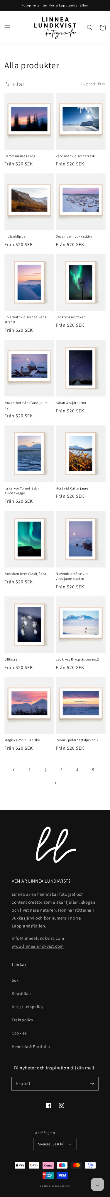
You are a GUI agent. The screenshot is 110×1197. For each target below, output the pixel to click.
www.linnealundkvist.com (38, 946)
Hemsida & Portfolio (31, 1046)
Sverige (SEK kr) (51, 1144)
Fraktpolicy (22, 1019)
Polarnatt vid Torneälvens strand (25, 319)
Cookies (19, 1033)
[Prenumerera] (91, 1083)
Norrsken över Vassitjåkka (25, 573)
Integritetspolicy (27, 1006)
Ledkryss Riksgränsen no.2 (77, 659)
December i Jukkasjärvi (74, 236)
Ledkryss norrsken (71, 317)
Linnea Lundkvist (59, 1185)
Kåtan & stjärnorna (71, 402)
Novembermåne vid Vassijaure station (72, 576)
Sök (15, 980)
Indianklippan (16, 236)
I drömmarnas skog (19, 156)
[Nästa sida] (55, 782)
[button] (7, 27)
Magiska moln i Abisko (22, 740)
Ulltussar (11, 659)
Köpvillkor (21, 993)
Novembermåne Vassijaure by (26, 405)
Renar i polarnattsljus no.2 (77, 740)
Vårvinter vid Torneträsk (75, 156)
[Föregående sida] (14, 769)
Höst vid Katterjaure (72, 488)
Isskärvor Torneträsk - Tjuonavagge (21, 490)
